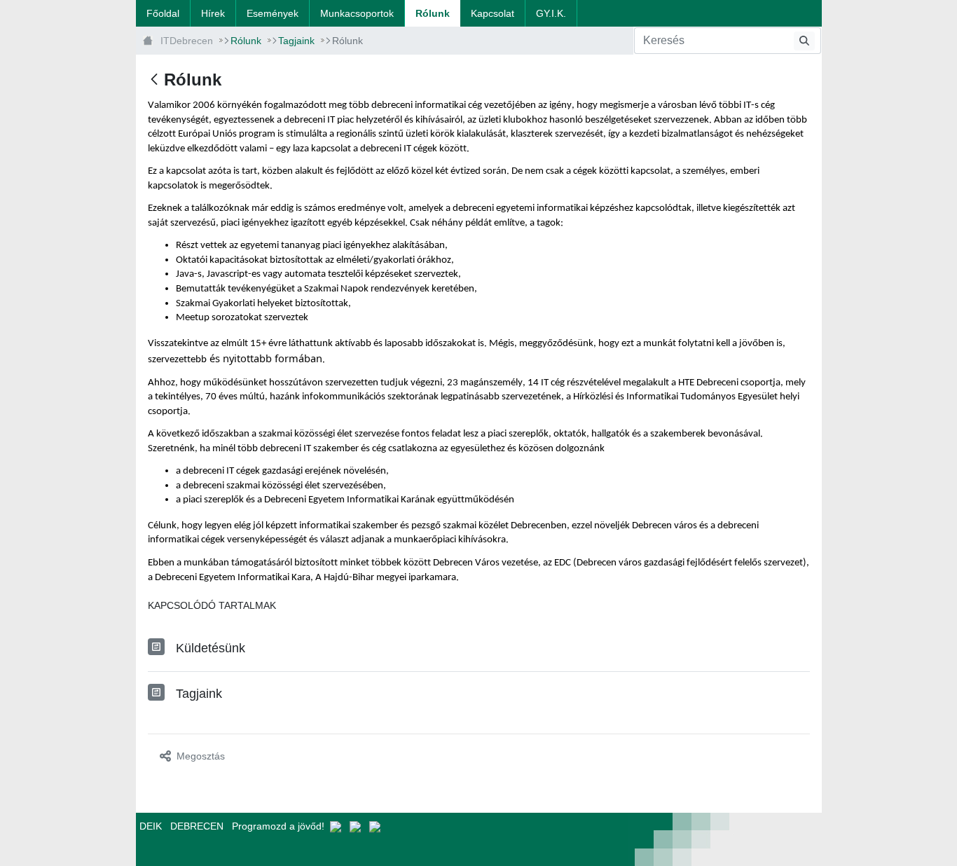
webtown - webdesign (412, 839)
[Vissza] (154, 80)
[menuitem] (163, 13)
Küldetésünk (210, 648)
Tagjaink (199, 694)
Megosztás (201, 756)
